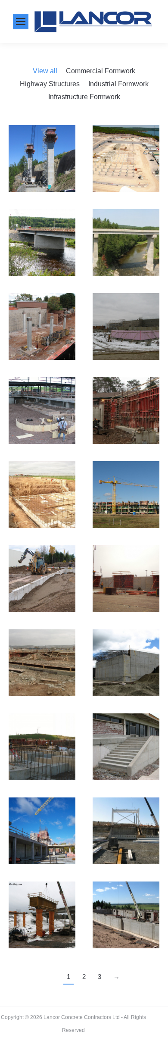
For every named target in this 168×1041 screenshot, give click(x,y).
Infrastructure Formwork (84, 96)
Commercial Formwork (100, 71)
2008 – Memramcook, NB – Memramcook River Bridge (46, 932)
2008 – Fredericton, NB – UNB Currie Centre (42, 848)
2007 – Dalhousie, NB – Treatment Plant (126, 344)
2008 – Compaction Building (42, 764)
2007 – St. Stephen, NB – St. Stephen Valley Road (126, 680)
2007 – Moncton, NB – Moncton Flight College (42, 495)
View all (45, 71)
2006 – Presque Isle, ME (126, 260)
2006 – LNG (126, 176)
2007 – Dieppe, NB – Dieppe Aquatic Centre (42, 428)
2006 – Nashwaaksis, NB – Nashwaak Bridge (44, 260)
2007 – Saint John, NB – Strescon (42, 680)
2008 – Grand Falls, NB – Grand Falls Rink (126, 848)
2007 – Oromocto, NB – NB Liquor (42, 579)
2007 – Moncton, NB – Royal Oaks (126, 512)
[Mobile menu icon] (20, 21)
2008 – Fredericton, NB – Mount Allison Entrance (126, 747)
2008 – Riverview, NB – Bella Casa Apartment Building (126, 932)
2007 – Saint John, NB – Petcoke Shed (126, 579)
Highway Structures (50, 84)
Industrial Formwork (118, 84)
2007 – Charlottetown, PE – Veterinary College (47, 327)
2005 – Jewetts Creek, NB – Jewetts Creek (42, 176)
